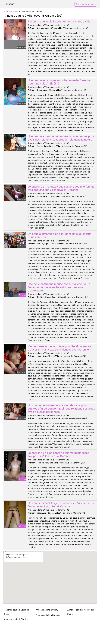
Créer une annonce (85, 4)
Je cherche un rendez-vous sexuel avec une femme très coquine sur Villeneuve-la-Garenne (61, 188)
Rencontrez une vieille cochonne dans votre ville (59, 21)
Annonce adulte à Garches (48, 615)
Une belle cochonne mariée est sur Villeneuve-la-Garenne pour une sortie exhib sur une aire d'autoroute (59, 287)
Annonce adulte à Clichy (47, 610)
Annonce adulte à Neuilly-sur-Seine (81, 612)
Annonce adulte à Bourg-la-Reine (17, 612)
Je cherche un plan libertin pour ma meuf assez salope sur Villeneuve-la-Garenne (58, 454)
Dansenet (9, 4)
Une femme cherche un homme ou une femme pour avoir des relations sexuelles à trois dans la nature (61, 138)
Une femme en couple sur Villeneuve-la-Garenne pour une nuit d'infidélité (59, 82)
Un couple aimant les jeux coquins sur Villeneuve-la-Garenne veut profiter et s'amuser (61, 504)
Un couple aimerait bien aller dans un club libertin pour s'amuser (59, 235)
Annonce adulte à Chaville (16, 619)
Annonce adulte (11, 11)
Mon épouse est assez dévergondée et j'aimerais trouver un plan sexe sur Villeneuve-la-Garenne (59, 348)
